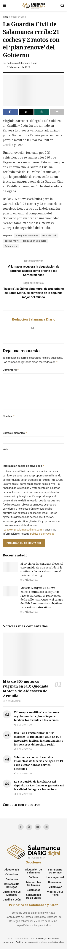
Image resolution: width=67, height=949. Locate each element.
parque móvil (12, 241)
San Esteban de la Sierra (33, 896)
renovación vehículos (34, 241)
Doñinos (33, 877)
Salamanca (11, 246)
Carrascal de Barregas (11, 885)
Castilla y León (18, 17)
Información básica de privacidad (23, 466)
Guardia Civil (49, 235)
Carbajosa (12, 879)
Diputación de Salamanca (33, 871)
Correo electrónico (15, 433)
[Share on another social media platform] (57, 112)
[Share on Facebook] (10, 112)
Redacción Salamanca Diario (22, 63)
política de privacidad (42, 533)
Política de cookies (25, 942)
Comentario (11, 369)
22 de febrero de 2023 (18, 67)
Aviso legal (41, 938)
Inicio (5, 17)
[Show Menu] (4, 5)
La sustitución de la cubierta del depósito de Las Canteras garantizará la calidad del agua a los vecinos (39, 785)
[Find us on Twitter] (29, 827)
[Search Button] (62, 5)
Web (5, 449)
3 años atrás (30, 580)
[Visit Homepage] (33, 5)
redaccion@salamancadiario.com (22, 529)
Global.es (59, 942)
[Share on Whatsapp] (41, 112)
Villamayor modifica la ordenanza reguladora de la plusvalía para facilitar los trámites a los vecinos (36, 716)
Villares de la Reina (55, 893)
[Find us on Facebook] (21, 827)
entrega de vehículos (27, 235)
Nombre (9, 416)
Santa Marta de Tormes (55, 871)
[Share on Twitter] (26, 112)
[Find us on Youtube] (38, 827)
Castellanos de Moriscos (12, 893)
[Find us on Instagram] (46, 827)
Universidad (55, 882)
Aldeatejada (11, 869)
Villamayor (55, 886)
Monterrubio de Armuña (33, 884)
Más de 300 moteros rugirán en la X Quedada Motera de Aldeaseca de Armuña (25, 688)
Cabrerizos (11, 874)
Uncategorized (55, 877)
